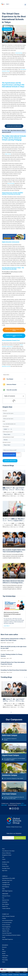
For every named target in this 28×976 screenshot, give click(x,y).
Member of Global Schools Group (14, 826)
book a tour (10, 972)
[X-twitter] (15, 808)
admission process (6, 366)
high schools (8, 154)
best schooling (11, 183)
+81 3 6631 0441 (22, 805)
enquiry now (3, 972)
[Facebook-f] (13, 808)
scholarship (17, 972)
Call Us (24, 972)
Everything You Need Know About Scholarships (14, 670)
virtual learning (18, 53)
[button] (23, 396)
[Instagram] (18, 808)
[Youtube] (10, 808)
